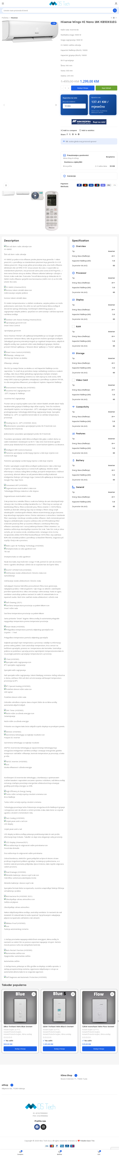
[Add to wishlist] (34, 994)
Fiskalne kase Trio (87, 1140)
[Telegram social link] (78, 134)
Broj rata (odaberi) (69, 102)
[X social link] (69, 134)
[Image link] (40, 1106)
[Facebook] (37, 1127)
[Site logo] (59, 3)
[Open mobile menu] (3, 3)
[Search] (115, 10)
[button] (20, 1048)
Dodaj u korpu (82, 88)
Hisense (14, 18)
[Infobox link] (69, 1075)
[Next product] (116, 18)
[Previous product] (111, 18)
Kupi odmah (106, 88)
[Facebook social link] (67, 134)
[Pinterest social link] (72, 134)
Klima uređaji (27, 1034)
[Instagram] (43, 1127)
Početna (5, 18)
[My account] (116, 3)
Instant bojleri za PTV (12, 1029)
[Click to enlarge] (6, 185)
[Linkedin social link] (75, 134)
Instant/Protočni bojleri (12, 1032)
